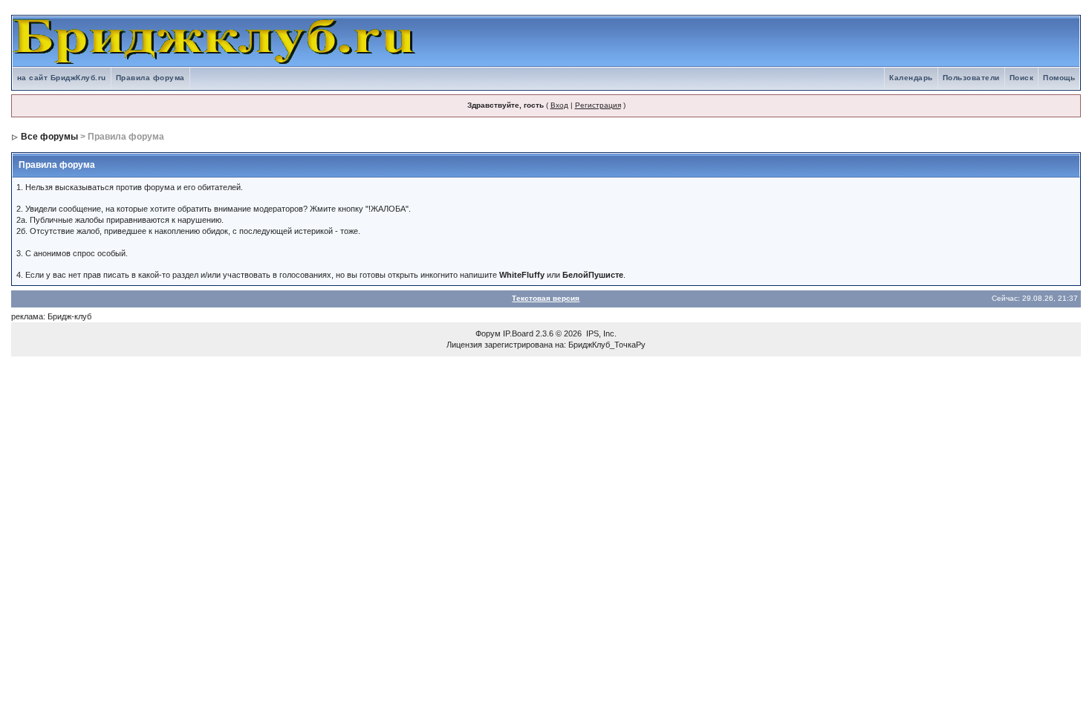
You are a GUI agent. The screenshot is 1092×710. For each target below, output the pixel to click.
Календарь (911, 78)
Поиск (1022, 78)
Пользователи (971, 78)
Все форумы (49, 136)
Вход (559, 105)
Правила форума (150, 78)
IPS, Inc (600, 333)
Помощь (1059, 78)
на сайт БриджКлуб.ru (61, 78)
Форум (488, 333)
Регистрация (598, 105)
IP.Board (518, 333)
